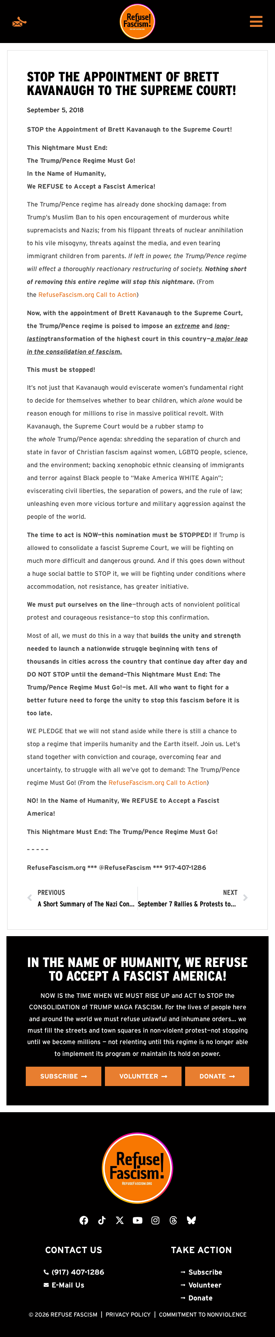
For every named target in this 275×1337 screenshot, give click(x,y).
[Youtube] (137, 1220)
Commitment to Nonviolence (203, 1314)
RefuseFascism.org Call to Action (87, 294)
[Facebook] (84, 1220)
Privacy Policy (128, 1314)
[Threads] (173, 1220)
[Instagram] (155, 1220)
